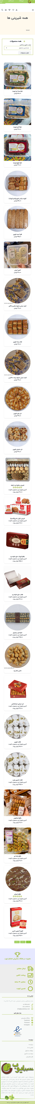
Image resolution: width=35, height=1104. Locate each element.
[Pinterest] (31, 1022)
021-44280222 (26, 1005)
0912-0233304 (26, 1007)
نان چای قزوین (17, 414)
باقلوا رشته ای (17, 856)
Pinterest (27, 1023)
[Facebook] (31, 1020)
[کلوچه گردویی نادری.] (17, 917)
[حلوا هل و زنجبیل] (17, 617)
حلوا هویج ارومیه (17, 163)
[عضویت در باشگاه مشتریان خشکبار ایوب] (17, 954)
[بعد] (17, 942)
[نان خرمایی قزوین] (17, 434)
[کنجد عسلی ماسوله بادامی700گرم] (17, 290)
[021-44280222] (31, 1004)
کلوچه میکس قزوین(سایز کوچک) (17, 199)
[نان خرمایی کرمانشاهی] (17, 689)
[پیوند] (16, 10)
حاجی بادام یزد (17, 671)
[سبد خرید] (5, 10)
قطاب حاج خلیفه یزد (17, 595)
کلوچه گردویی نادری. (17, 931)
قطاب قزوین (17, 742)
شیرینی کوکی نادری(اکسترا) (17, 519)
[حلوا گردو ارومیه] (17, 111)
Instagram (27, 1025)
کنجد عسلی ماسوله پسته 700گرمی (17, 378)
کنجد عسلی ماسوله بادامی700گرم (17, 306)
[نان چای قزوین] (17, 398)
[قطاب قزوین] (17, 726)
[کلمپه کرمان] (17, 255)
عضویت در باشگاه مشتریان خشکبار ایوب (17, 959)
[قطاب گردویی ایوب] (17, 764)
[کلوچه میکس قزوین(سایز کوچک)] (17, 183)
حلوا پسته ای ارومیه (17, 91)
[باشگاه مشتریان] (31, 1018)
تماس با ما (30, 1048)
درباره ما (31, 1045)
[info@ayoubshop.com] (31, 1009)
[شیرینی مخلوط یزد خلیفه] (17, 470)
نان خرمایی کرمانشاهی (17, 704)
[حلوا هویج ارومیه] (17, 147)
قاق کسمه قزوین (17, 234)
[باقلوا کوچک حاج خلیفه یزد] (17, 541)
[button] (33, 10)
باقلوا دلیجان (17, 894)
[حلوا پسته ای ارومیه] (17, 76)
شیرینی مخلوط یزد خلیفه (17, 485)
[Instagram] (31, 1025)
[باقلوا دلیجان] (17, 879)
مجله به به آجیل (28, 1054)
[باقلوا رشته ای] (17, 841)
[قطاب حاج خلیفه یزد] (17, 579)
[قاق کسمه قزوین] (17, 219)
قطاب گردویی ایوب (17, 780)
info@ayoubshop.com (23, 1009)
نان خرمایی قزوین (17, 449)
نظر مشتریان (29, 1057)
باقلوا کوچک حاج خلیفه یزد (17, 557)
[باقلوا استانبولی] (17, 802)
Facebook (27, 1020)
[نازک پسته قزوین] (17, 326)
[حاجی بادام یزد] (17, 655)
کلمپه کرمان (17, 270)
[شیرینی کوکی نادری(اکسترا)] (17, 506)
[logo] (17, 1031)
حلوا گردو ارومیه (17, 127)
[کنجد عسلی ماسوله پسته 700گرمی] (17, 362)
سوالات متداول (29, 1051)
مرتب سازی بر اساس (25, 45)
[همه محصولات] (23, 41)
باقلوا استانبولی (17, 818)
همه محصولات (15, 41)
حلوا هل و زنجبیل (17, 633)
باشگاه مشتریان (25, 1018)
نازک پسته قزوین (17, 342)
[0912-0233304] (31, 1007)
